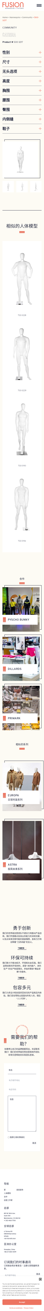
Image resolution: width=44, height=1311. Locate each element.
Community (27, 17)
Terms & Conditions (15, 1308)
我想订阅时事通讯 (17, 1137)
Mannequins (15, 17)
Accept (22, 1302)
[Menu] (39, 5)
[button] (40, 1279)
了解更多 (21, 948)
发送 (34, 1143)
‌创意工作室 (8, 1200)
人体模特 (7, 1193)
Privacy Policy (28, 1308)
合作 (5, 1197)
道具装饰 (19, 1190)
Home (5, 17)
